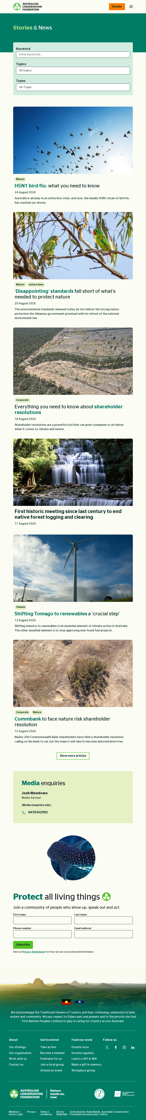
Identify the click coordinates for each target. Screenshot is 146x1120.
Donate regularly (83, 1053)
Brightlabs (62, 1114)
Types (20, 81)
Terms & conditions (46, 1113)
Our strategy (17, 1047)
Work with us (18, 1058)
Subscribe (23, 944)
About (13, 1039)
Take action (48, 1047)
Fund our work (82, 1039)
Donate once (80, 1047)
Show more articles (73, 755)
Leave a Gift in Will (84, 1058)
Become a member (52, 1053)
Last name (80, 915)
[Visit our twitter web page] (107, 1047)
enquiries (43, 783)
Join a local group (52, 1064)
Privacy (31, 1112)
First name (19, 915)
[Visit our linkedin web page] (133, 1047)
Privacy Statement (33, 952)
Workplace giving (83, 1070)
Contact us (16, 1064)
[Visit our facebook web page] (115, 1047)
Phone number (22, 928)
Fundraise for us (51, 1058)
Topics (21, 64)
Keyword (23, 49)
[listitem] (73, 157)
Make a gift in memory (87, 1064)
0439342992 (38, 812)
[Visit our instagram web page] (124, 1047)
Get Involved (49, 1039)
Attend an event (51, 1070)
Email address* (83, 928)
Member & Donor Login (16, 1113)
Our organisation (20, 1053)
